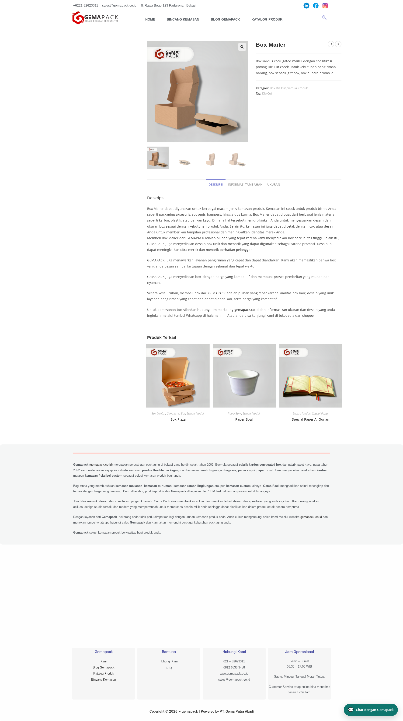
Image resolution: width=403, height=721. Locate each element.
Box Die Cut (278, 88)
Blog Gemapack (225, 19)
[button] (324, 17)
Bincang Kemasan (183, 19)
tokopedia (286, 315)
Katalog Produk (267, 19)
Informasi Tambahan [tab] (245, 184)
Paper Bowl (234, 413)
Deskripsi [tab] (215, 184)
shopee (308, 315)
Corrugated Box (176, 413)
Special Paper (320, 413)
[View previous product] (331, 44)
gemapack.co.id (246, 309)
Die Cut (267, 93)
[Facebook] (315, 5)
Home (150, 19)
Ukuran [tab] (273, 184)
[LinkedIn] (306, 5)
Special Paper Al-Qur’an (310, 419)
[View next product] (338, 44)
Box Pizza (178, 419)
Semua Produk (297, 88)
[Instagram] (325, 5)
